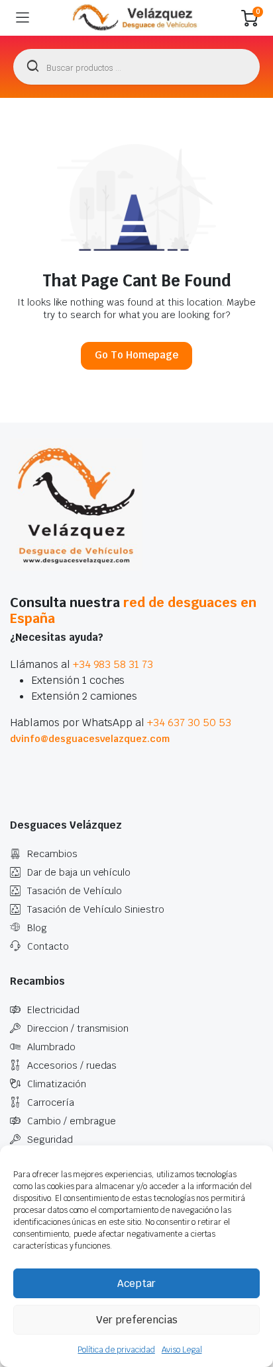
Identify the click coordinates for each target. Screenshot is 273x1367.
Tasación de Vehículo (74, 891)
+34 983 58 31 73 (113, 664)
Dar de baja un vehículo (79, 872)
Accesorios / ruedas (72, 1065)
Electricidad (53, 1010)
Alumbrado (51, 1047)
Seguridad (50, 1139)
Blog (37, 928)
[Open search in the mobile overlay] (136, 66)
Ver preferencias (137, 1319)
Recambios (52, 854)
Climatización (56, 1084)
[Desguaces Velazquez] (135, 18)
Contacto (48, 946)
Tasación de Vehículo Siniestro (95, 909)
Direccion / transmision (78, 1028)
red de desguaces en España (133, 610)
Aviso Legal (182, 1350)
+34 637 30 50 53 (189, 722)
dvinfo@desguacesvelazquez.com (90, 739)
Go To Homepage (136, 355)
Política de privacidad (116, 1350)
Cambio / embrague (71, 1121)
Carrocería (50, 1102)
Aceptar (136, 1283)
